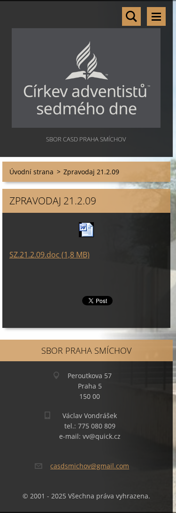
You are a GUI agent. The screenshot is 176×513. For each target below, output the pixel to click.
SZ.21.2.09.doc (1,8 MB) (49, 254)
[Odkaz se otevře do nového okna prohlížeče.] (86, 229)
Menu (156, 16)
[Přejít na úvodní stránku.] (86, 66)
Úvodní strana (31, 171)
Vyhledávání (131, 16)
